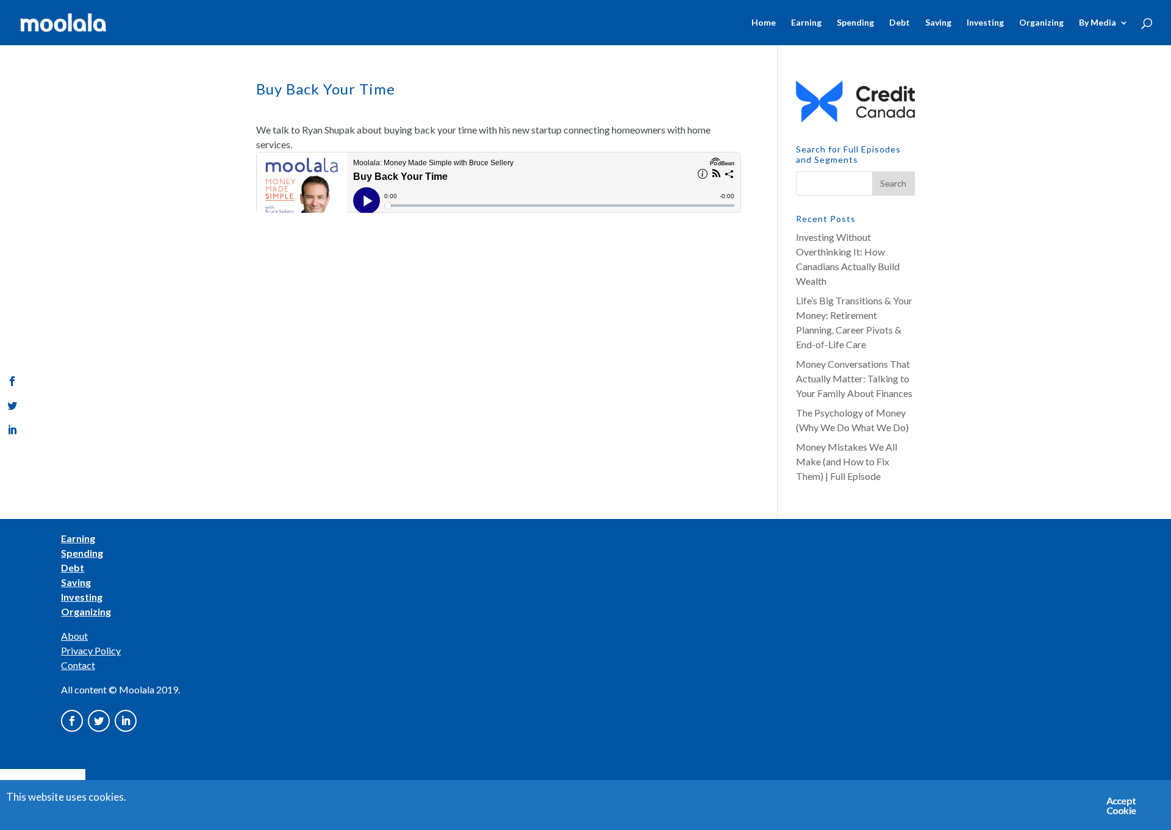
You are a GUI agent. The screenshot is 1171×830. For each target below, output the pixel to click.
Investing (985, 22)
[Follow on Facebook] (72, 721)
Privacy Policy (91, 650)
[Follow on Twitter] (99, 721)
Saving (938, 22)
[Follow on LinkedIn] (126, 721)
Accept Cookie (1121, 805)
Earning (806, 22)
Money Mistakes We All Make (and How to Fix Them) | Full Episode (846, 461)
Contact (78, 665)
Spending (855, 22)
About (74, 636)
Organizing (1041, 22)
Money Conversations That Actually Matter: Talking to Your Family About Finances (854, 378)
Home (763, 22)
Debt (899, 22)
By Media (1097, 22)
